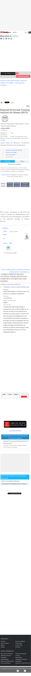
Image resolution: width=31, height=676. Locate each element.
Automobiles (18, 661)
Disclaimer (17, 647)
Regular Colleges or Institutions (9, 80)
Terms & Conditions (20, 641)
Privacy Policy (18, 643)
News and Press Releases (7, 653)
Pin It (12, 102)
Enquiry (2, 645)
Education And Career (6, 655)
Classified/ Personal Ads (21, 659)
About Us (3, 641)
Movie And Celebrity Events (7, 661)
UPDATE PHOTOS (6, 174)
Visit (10, 243)
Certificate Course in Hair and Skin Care (11, 284)
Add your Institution (23, 76)
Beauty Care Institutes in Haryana (10, 481)
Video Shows (4, 657)
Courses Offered (5, 143)
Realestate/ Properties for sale (22, 663)
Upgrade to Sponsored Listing (14, 150)
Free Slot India (18, 645)
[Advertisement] (15, 15)
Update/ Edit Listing (11, 152)
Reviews (5, 130)
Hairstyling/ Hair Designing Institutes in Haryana (14, 484)
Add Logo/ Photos (10, 155)
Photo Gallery (18, 657)
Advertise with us (5, 643)
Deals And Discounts (6, 663)
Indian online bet (5, 659)
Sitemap (3, 647)
